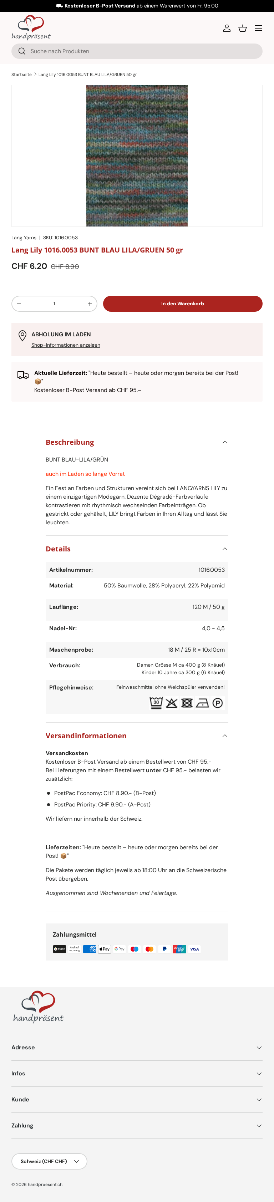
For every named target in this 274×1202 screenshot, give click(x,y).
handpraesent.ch (45, 1184)
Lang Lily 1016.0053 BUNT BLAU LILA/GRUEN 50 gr (88, 74)
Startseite (21, 74)
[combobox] (137, 51)
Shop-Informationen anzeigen (65, 345)
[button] (242, 28)
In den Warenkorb (182, 303)
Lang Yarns (23, 237)
